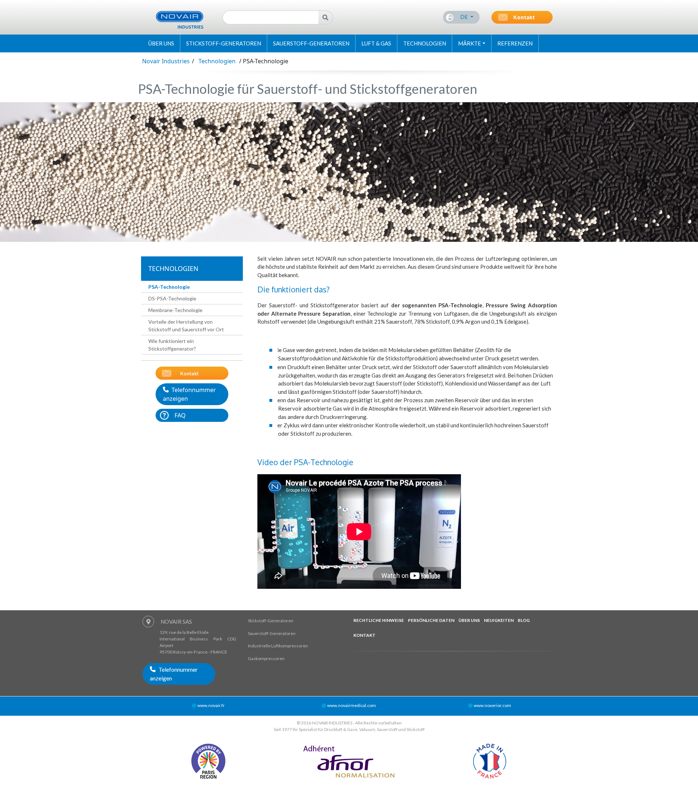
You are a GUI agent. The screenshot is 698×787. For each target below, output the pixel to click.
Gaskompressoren (266, 658)
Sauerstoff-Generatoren (311, 43)
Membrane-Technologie (175, 310)
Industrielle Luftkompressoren (278, 645)
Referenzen (515, 43)
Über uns (161, 43)
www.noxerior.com (492, 705)
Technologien (424, 43)
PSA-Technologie (169, 287)
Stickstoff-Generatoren (223, 43)
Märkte (469, 43)
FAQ (180, 415)
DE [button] (464, 16)
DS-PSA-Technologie (172, 298)
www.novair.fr (211, 705)
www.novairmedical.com (351, 705)
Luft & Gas (376, 43)
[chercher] (325, 17)
